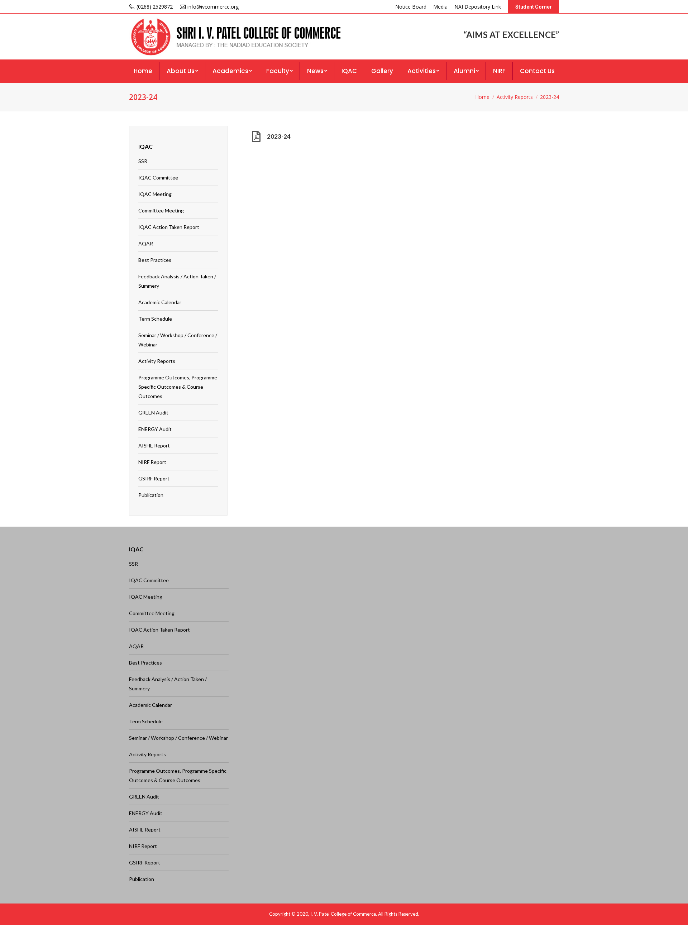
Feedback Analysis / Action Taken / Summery (177, 281)
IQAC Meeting (155, 194)
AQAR (145, 243)
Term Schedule (155, 319)
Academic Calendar (159, 302)
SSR (142, 161)
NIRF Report (152, 462)
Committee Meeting (161, 210)
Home (482, 97)
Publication (150, 495)
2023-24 (279, 136)
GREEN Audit (153, 412)
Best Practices (154, 260)
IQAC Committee (158, 177)
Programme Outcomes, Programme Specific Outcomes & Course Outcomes (177, 386)
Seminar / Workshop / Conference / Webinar (177, 340)
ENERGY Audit (155, 429)
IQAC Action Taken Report (168, 227)
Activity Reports (515, 97)
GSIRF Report (153, 478)
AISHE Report (154, 445)
